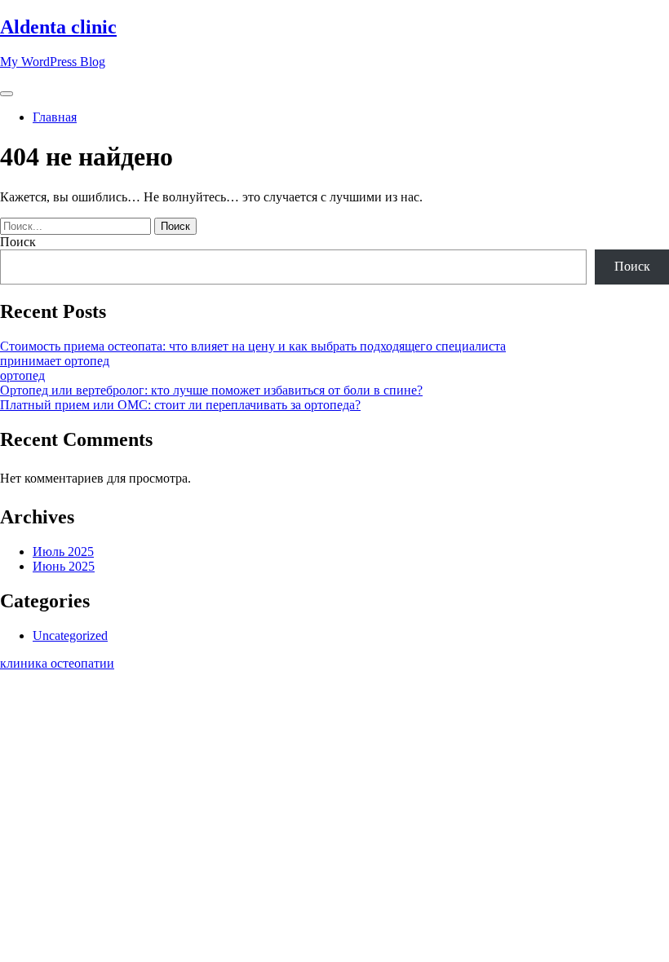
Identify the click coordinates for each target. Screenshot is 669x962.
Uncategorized (70, 635)
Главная (55, 117)
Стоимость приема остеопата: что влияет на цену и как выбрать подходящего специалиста (253, 346)
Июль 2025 (63, 551)
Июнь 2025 (64, 566)
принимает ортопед (54, 361)
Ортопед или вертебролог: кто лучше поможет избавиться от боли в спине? (211, 390)
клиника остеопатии (57, 663)
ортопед (22, 375)
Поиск (18, 242)
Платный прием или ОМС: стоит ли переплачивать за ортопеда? (180, 405)
